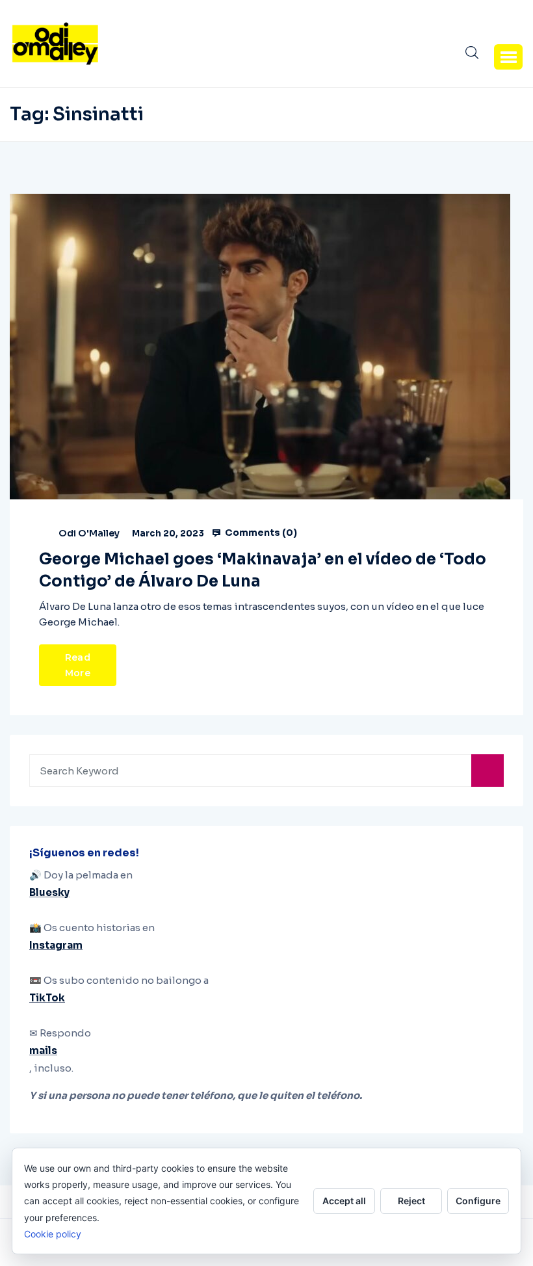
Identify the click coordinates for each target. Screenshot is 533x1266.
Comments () (260, 532)
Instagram (56, 945)
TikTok (47, 998)
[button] (508, 56)
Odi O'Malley (89, 533)
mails (43, 1050)
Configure (478, 1200)
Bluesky (49, 892)
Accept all (344, 1200)
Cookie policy (52, 1233)
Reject (411, 1200)
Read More (77, 665)
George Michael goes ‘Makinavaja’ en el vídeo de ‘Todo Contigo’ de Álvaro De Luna (262, 570)
